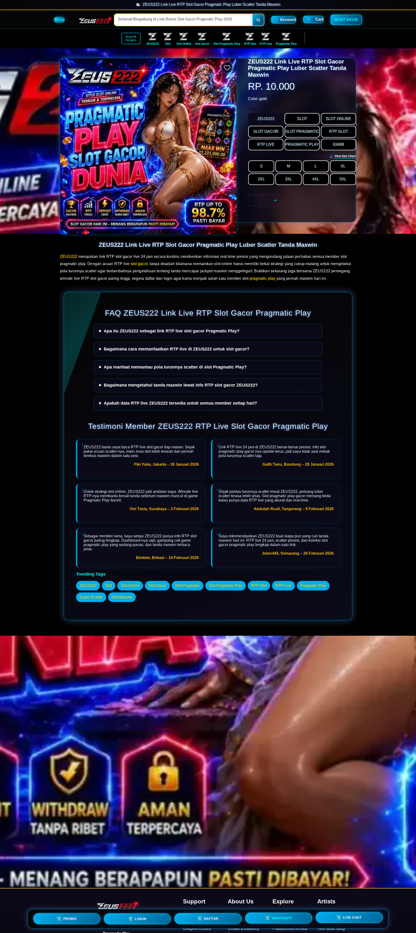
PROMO (70, 919)
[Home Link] (94, 19)
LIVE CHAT (352, 917)
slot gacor (139, 264)
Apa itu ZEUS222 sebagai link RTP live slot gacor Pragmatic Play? (172, 331)
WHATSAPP (282, 918)
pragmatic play (262, 278)
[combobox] (183, 20)
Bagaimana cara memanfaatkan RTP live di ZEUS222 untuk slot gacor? (176, 349)
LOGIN (140, 918)
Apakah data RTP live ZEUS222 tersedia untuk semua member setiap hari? (180, 403)
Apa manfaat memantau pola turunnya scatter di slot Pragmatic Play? (175, 367)
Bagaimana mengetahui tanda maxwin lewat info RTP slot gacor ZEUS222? (181, 385)
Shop (59, 20)
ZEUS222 (68, 256)
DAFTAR (211, 918)
